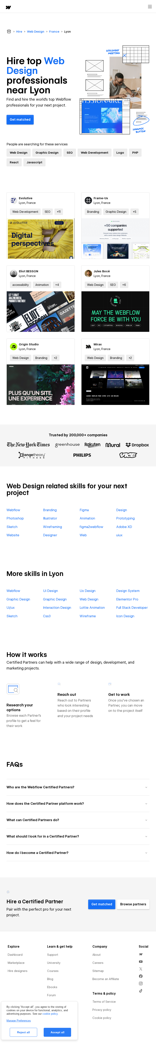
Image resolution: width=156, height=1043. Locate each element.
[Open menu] (149, 6)
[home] (8, 7)
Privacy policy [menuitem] (101, 1009)
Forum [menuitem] (51, 995)
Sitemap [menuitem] (98, 971)
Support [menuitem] (52, 954)
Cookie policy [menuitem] (101, 1018)
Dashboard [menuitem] (15, 954)
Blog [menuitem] (50, 979)
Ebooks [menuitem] (52, 987)
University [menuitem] (54, 962)
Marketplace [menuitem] (16, 962)
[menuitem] (141, 954)
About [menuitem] (96, 954)
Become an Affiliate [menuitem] (105, 979)
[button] (58, 212)
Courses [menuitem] (52, 971)
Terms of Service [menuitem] (104, 1001)
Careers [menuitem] (97, 962)
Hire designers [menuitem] (17, 971)
